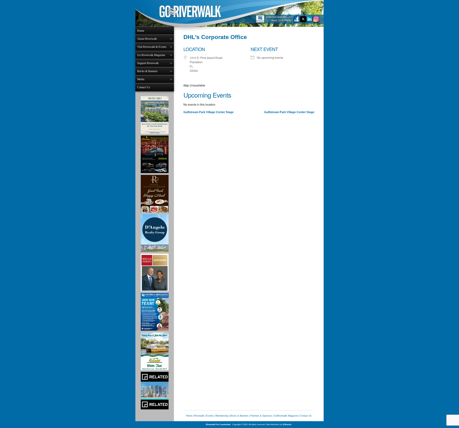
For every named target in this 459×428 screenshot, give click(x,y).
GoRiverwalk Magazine (286, 415)
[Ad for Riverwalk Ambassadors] (154, 312)
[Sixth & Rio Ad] (154, 115)
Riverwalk (199, 415)
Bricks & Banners (147, 71)
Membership (222, 415)
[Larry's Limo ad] (154, 154)
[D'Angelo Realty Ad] (154, 233)
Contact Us (143, 87)
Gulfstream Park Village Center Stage (208, 112)
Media (140, 79)
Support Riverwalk (148, 63)
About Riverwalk (147, 38)
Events (210, 415)
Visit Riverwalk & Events (151, 46)
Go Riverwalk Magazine (151, 55)
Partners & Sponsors (261, 415)
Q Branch (286, 424)
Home (140, 30)
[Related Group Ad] (154, 390)
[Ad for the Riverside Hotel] (154, 193)
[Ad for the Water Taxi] (154, 351)
